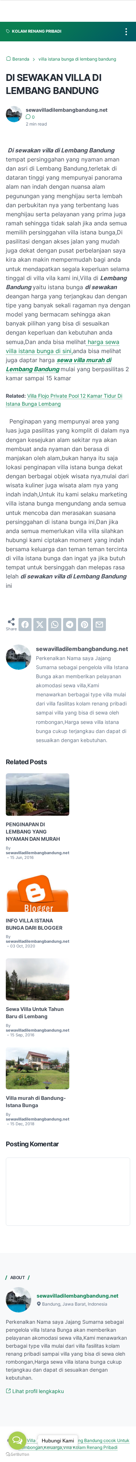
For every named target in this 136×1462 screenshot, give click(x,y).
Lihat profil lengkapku (37, 1391)
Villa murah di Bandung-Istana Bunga (36, 1101)
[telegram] (69, 624)
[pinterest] (84, 624)
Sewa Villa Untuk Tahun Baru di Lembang (35, 1012)
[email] (99, 624)
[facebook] (25, 624)
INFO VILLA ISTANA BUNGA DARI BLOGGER (34, 924)
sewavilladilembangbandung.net (77, 1296)
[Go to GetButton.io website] (17, 1454)
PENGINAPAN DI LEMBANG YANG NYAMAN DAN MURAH (33, 831)
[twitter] (39, 624)
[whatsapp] (54, 624)
